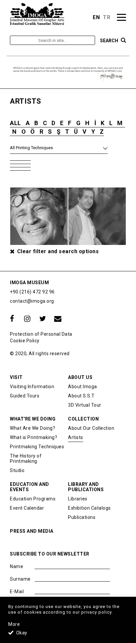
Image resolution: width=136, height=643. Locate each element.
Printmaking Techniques (37, 446)
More (14, 624)
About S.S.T (81, 395)
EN (96, 17)
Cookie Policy (25, 340)
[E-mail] (57, 318)
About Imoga (82, 386)
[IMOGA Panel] (37, 14)
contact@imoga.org (32, 301)
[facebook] (12, 318)
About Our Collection (91, 428)
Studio (17, 470)
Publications (81, 517)
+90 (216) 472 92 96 (32, 291)
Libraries (77, 498)
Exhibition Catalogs (89, 508)
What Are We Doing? (32, 428)
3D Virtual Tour (84, 405)
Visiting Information (32, 386)
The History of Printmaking (26, 458)
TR (106, 17)
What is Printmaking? (33, 437)
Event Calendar (27, 508)
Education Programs (32, 498)
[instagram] (27, 318)
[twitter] (42, 318)
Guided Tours (24, 395)
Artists (75, 437)
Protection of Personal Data (41, 334)
